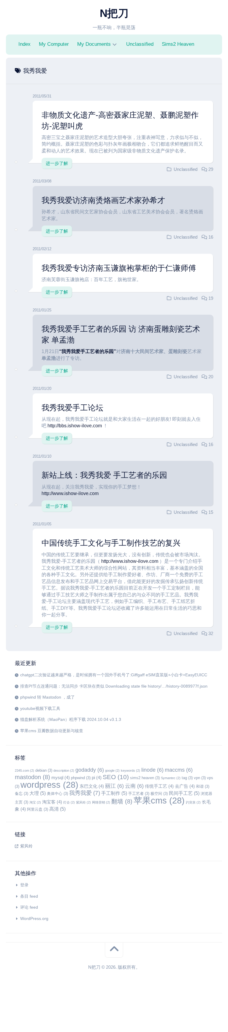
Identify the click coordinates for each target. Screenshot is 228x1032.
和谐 (202, 786)
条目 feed (29, 896)
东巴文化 (92, 786)
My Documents (94, 44)
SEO (116, 777)
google (112, 770)
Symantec (170, 778)
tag (187, 778)
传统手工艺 (159, 786)
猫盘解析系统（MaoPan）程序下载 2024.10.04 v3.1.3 (70, 719)
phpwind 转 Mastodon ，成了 (47, 697)
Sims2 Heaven (178, 44)
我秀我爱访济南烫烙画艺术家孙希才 (103, 200)
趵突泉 (193, 802)
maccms (179, 770)
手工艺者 (138, 793)
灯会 (69, 802)
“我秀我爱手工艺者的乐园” (87, 351)
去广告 (185, 786)
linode (152, 770)
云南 (134, 786)
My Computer (54, 44)
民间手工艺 (184, 793)
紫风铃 (83, 802)
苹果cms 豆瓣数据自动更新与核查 (51, 730)
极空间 (159, 793)
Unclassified (139, 44)
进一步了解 (57, 163)
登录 (24, 885)
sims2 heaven (145, 778)
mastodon (32, 777)
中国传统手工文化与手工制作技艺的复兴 (111, 542)
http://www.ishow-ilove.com (70, 493)
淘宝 (35, 802)
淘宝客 (52, 802)
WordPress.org (34, 918)
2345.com (24, 770)
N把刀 (114, 13)
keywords (130, 770)
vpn (200, 778)
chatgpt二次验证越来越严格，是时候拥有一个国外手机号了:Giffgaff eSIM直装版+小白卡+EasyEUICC (113, 674)
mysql (60, 777)
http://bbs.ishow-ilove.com (75, 425)
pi (97, 777)
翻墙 (121, 801)
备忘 (21, 793)
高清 (57, 809)
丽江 (114, 786)
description (63, 770)
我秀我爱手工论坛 (72, 407)
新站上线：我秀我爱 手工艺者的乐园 (104, 475)
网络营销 (101, 802)
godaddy (89, 770)
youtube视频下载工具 (40, 708)
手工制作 (114, 793)
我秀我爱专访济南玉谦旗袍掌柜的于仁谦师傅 (119, 268)
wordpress (49, 785)
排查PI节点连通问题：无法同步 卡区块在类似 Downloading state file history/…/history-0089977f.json (114, 686)
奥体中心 (57, 793)
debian (43, 770)
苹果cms (159, 800)
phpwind (81, 778)
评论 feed (29, 907)
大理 (37, 793)
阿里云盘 (37, 809)
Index (24, 44)
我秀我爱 (84, 793)
